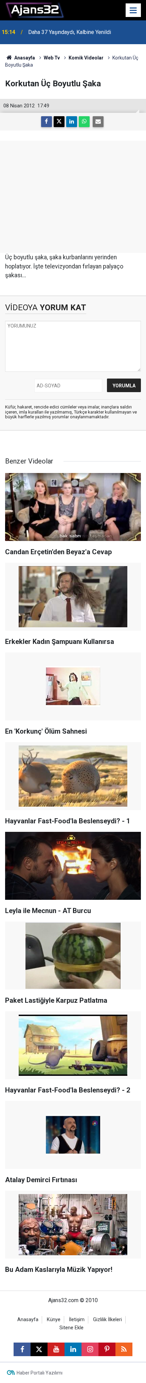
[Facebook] (46, 121)
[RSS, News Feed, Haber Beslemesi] (123, 1349)
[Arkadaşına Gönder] (98, 121)
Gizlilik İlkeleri (107, 1320)
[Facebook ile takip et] (22, 1349)
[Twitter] (59, 121)
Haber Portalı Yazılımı (39, 1373)
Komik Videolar (86, 57)
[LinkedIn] (71, 121)
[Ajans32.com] (35, 9)
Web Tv (52, 57)
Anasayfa (24, 57)
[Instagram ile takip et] (89, 1349)
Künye (53, 1320)
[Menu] (133, 10)
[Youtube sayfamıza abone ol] (56, 1349)
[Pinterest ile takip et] (106, 1349)
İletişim (77, 1320)
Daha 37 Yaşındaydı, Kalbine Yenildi (69, 32)
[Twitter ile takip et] (39, 1349)
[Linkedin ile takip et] (73, 1349)
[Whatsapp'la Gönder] (84, 121)
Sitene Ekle (71, 1328)
